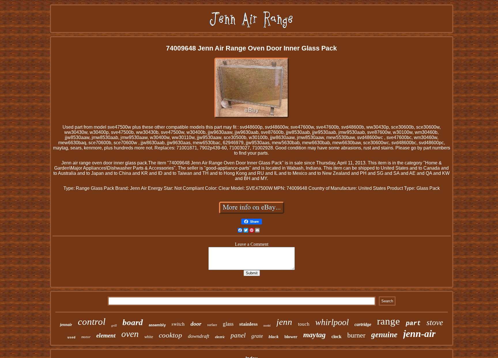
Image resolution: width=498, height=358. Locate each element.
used (71, 337)
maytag (314, 335)
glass (228, 324)
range (388, 321)
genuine (384, 334)
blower (290, 336)
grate (257, 336)
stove (435, 322)
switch (178, 323)
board (132, 322)
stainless (248, 324)
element (106, 335)
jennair (66, 325)
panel (238, 335)
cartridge (362, 324)
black (274, 336)
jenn (284, 322)
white (148, 337)
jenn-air (419, 333)
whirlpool (332, 322)
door (195, 323)
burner (356, 335)
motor (85, 337)
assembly (157, 325)
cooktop (170, 335)
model (267, 325)
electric (220, 337)
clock (336, 336)
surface (212, 325)
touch (304, 324)
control (91, 321)
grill (114, 325)
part (413, 323)
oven (130, 334)
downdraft (198, 336)
